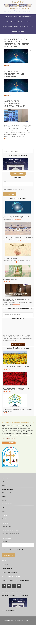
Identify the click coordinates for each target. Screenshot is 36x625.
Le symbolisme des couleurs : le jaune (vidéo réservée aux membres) (16, 367)
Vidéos (4, 507)
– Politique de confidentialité (9, 572)
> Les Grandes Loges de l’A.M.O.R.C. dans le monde (15, 580)
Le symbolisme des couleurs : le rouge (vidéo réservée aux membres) (16, 388)
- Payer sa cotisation (7, 526)
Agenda (4, 496)
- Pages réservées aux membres (10, 530)
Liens (3, 511)
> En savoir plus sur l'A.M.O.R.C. (9, 438)
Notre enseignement (7, 489)
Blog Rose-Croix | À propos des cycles (16, 216)
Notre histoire (5, 485)
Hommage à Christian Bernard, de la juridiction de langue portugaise (16, 43)
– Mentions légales (7, 568)
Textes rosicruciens (7, 503)
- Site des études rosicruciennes (10, 533)
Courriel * (5, 181)
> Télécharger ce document (9, 610)
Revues (4, 500)
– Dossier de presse (7, 564)
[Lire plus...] (7, 65)
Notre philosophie (6, 492)
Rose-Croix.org (18, 5)
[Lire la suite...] (17, 219)
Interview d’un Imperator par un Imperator (14, 73)
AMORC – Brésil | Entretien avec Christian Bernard (14, 103)
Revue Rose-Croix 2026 (10, 280)
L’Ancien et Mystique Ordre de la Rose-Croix (18, 237)
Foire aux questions (10, 258)
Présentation (5, 482)
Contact (4, 518)
